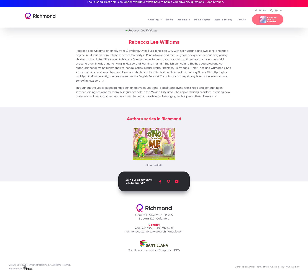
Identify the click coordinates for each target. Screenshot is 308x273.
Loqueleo (149, 250)
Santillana (135, 250)
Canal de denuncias (245, 266)
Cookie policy (277, 266)
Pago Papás (202, 19)
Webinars (184, 19)
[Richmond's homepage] (40, 16)
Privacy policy (292, 266)
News (169, 19)
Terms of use (263, 266)
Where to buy (223, 19)
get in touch (215, 2)
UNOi (176, 250)
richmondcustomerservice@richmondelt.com (154, 231)
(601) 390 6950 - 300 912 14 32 (154, 228)
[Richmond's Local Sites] (278, 11)
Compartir (164, 250)
